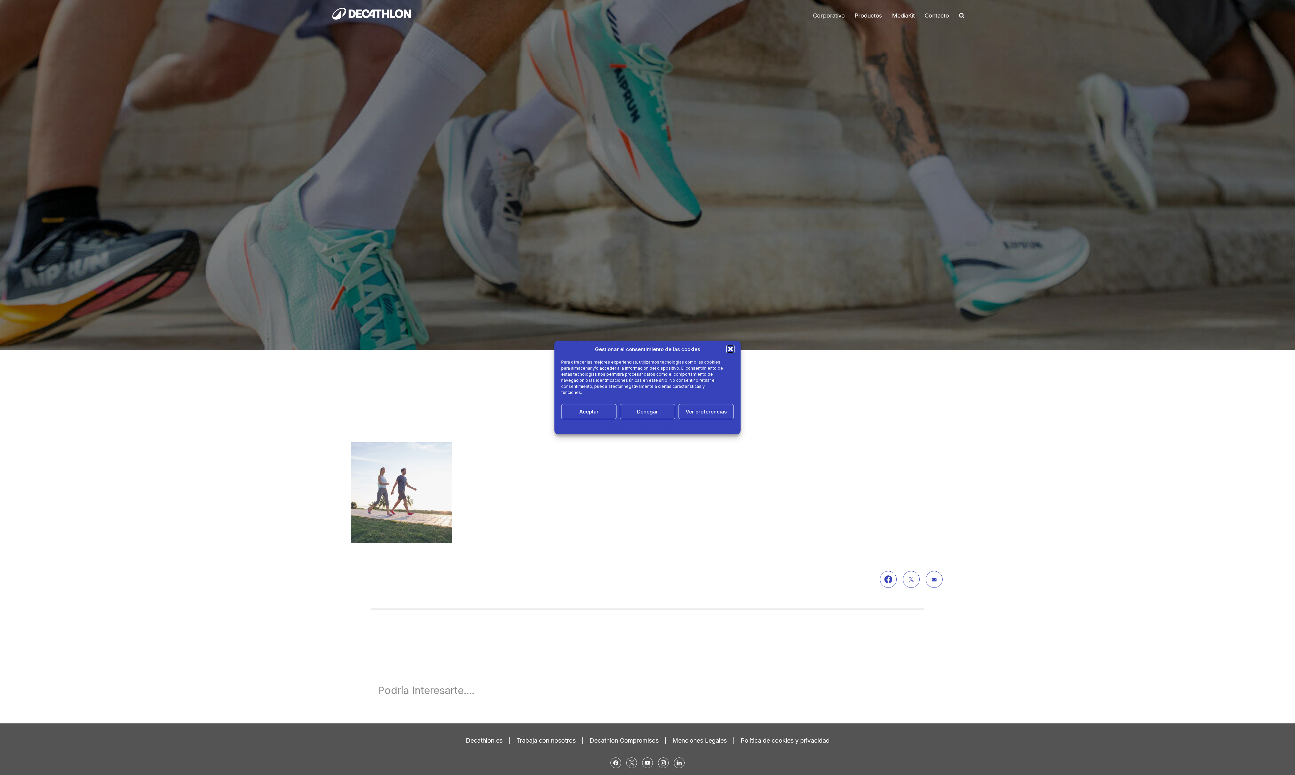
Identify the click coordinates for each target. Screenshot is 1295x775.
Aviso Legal (691, 426)
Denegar (647, 411)
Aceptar (589, 411)
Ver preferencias (706, 411)
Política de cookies (611, 426)
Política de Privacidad (655, 426)
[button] (730, 349)
